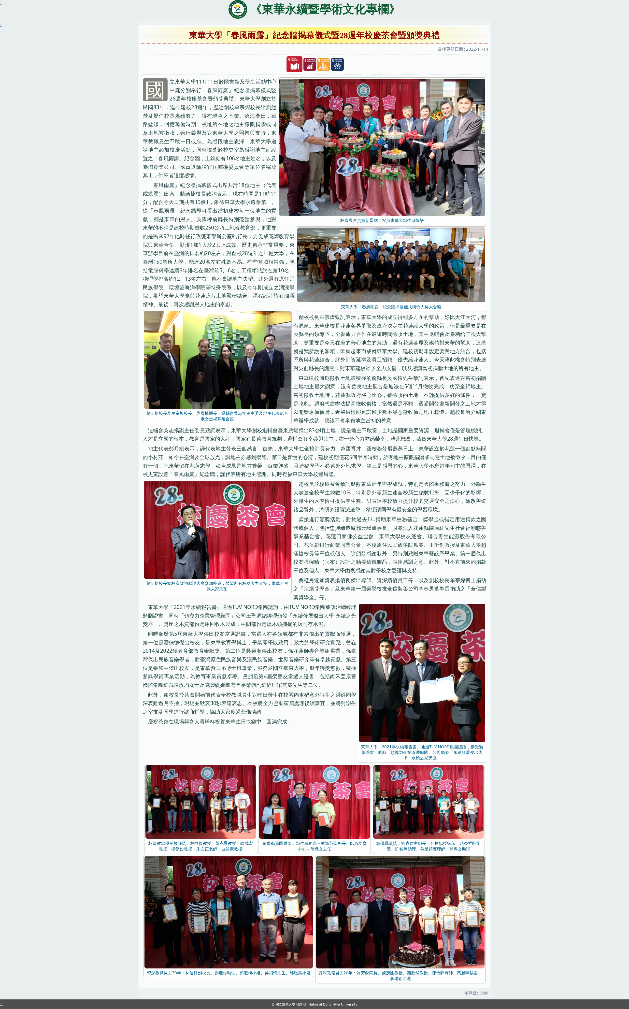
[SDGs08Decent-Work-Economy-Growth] (310, 64)
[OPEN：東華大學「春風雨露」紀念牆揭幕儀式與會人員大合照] (391, 264)
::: (2, 3)
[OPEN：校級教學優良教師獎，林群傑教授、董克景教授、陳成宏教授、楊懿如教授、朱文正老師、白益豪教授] (200, 801)
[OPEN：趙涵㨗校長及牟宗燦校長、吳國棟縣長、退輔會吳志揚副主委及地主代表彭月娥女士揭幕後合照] (217, 359)
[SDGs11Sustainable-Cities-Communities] (323, 64)
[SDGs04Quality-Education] (294, 64)
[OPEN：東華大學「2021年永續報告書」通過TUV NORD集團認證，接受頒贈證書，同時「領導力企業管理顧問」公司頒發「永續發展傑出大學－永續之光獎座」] (422, 672)
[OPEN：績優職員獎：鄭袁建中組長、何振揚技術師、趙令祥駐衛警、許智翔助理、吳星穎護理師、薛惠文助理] (428, 801)
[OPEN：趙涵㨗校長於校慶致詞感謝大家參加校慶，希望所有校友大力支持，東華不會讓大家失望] (217, 529)
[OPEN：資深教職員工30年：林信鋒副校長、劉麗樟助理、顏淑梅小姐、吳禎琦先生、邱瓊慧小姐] (228, 912)
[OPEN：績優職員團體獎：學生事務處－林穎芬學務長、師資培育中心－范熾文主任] (314, 801)
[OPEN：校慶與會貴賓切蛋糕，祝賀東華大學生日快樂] (382, 147)
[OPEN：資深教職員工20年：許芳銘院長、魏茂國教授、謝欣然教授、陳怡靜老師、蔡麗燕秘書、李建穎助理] (400, 911)
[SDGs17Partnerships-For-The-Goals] (337, 64)
